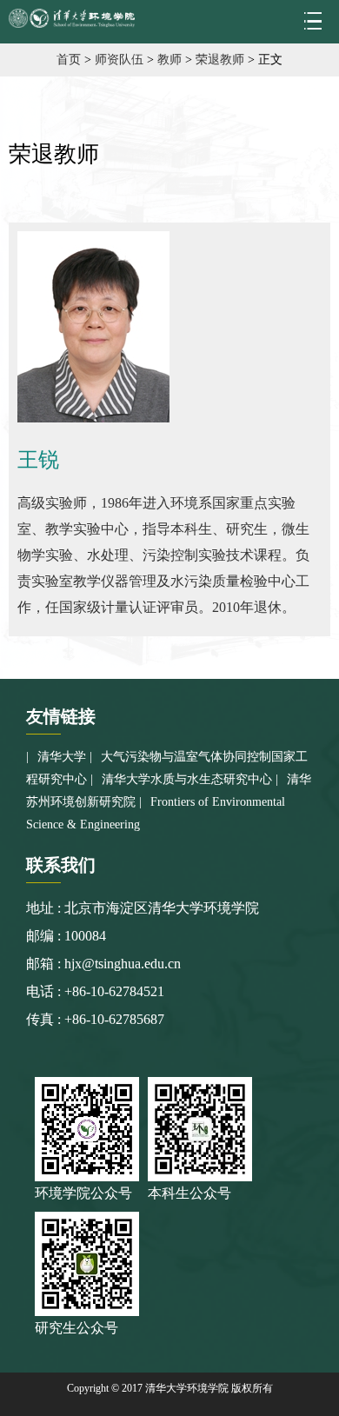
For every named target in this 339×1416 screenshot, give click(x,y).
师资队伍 (119, 59)
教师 (169, 59)
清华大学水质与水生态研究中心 (187, 779)
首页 (68, 59)
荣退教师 (220, 59)
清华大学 (61, 756)
